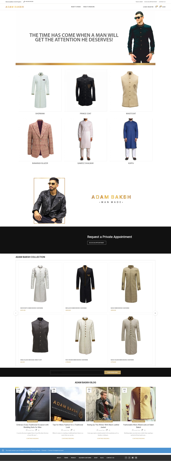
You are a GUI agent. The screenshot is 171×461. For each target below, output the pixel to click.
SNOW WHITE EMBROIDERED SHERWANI (31, 308)
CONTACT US (110, 457)
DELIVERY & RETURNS (85, 457)
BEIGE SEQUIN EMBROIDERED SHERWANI (122, 360)
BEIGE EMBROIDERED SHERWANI (120, 308)
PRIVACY (73, 457)
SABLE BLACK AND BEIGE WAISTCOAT (31, 360)
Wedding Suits (32, 421)
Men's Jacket (108, 421)
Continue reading (32, 438)
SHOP (95, 457)
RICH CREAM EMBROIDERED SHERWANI (77, 360)
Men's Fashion (68, 421)
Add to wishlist (60, 265)
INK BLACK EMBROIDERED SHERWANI (76, 308)
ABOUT (59, 457)
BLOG (102, 457)
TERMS (66, 457)
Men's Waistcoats (138, 421)
